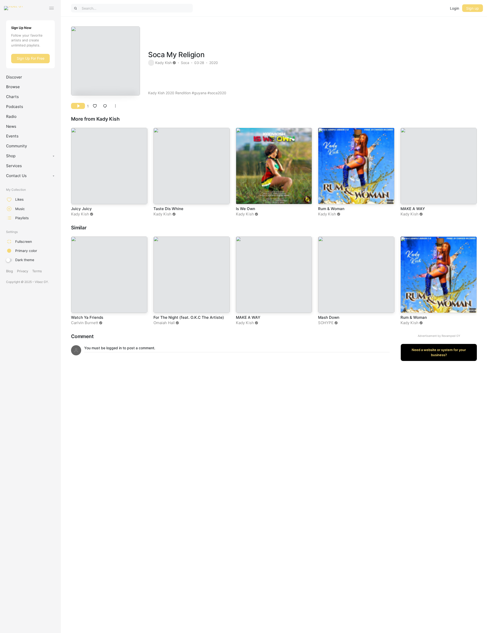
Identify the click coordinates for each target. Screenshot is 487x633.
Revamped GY (451, 336)
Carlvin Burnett (84, 322)
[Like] (95, 106)
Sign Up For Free (30, 58)
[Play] (78, 106)
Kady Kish (163, 62)
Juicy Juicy (81, 208)
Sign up (472, 8)
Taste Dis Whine (168, 208)
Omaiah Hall (164, 322)
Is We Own (245, 208)
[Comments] (105, 106)
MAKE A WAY (413, 208)
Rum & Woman (331, 208)
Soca (185, 62)
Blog (9, 271)
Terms (37, 271)
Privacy (22, 271)
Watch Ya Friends (87, 317)
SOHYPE (326, 322)
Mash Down (328, 317)
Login (454, 8)
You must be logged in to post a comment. (119, 348)
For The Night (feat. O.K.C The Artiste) (188, 317)
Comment (82, 336)
